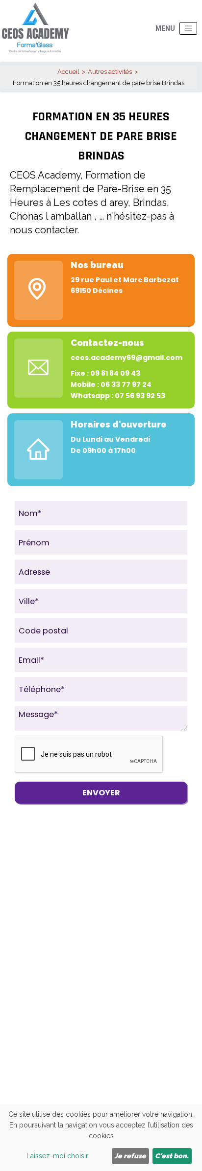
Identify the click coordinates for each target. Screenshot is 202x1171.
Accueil (68, 71)
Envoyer (101, 792)
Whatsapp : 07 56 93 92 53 (118, 396)
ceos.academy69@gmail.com (126, 357)
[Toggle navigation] (188, 28)
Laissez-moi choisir (57, 1156)
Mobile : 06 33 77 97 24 (111, 384)
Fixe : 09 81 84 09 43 (105, 373)
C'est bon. (172, 1156)
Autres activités (110, 71)
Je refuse (130, 1156)
